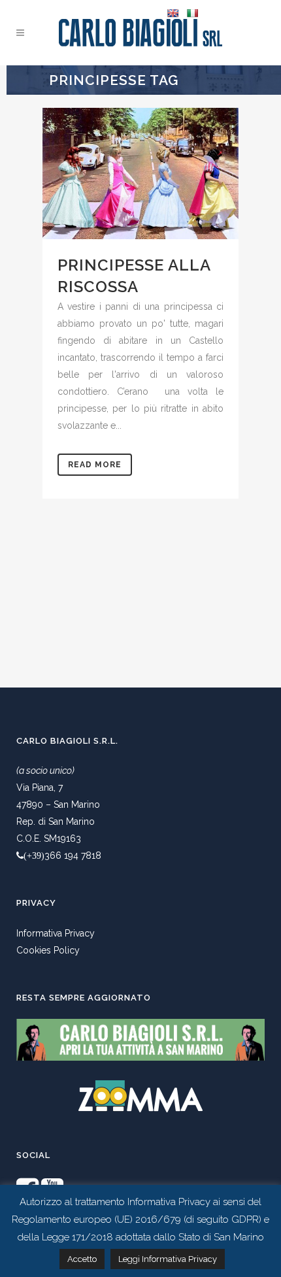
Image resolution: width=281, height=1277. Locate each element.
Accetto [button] (82, 1259)
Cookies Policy (48, 950)
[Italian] (192, 13)
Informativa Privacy (55, 933)
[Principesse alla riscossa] (140, 173)
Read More (95, 464)
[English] (172, 13)
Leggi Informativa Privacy (167, 1259)
